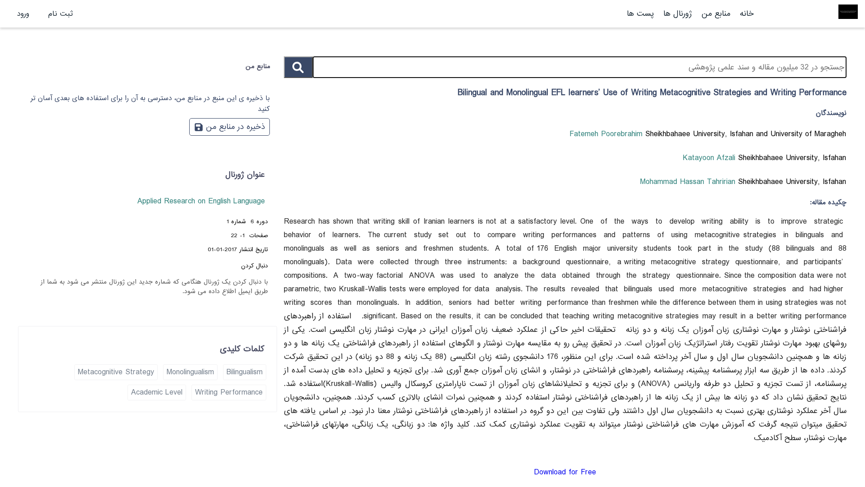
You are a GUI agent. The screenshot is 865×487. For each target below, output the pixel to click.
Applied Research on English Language (201, 201)
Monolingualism (190, 372)
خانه (747, 14)
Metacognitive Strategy (116, 372)
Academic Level (156, 392)
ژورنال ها (677, 14)
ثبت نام (60, 13)
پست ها (640, 14)
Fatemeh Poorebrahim (607, 134)
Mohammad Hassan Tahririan (689, 182)
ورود (23, 13)
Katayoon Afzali (710, 158)
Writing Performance (229, 392)
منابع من (714, 14)
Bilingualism (245, 372)
